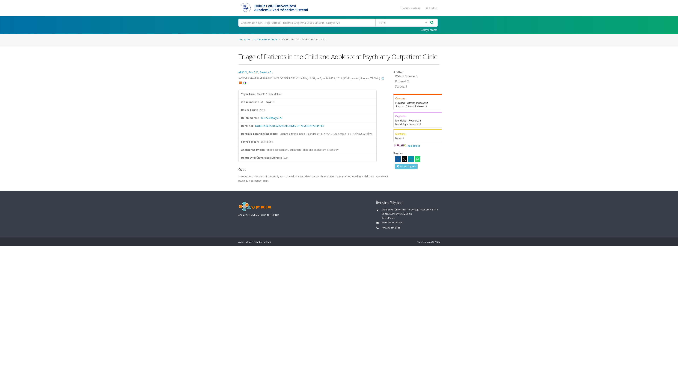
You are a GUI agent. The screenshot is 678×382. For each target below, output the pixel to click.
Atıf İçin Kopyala (407, 166)
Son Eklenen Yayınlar (266, 39)
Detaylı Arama (428, 29)
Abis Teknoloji (424, 242)
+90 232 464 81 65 (391, 227)
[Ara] (432, 23)
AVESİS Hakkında (260, 214)
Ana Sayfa (244, 39)
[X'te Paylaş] (404, 159)
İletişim (275, 214)
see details (414, 145)
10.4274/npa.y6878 (271, 118)
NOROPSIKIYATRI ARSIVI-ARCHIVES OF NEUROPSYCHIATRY (289, 126)
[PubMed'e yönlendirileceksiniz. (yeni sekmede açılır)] (383, 78)
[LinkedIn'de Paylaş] (411, 159)
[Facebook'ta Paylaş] (398, 159)
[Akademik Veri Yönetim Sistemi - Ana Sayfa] (245, 8)
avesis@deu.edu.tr (392, 222)
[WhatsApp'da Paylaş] (417, 159)
